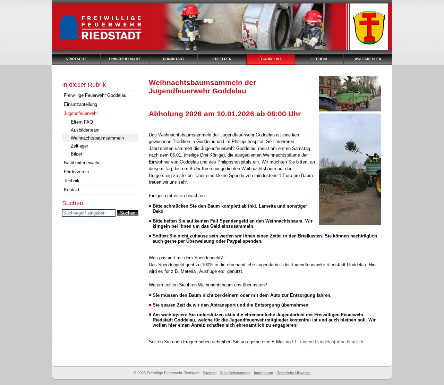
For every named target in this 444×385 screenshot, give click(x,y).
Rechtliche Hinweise (293, 373)
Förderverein (76, 171)
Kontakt (71, 189)
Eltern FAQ (82, 122)
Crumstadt (173, 59)
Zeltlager (79, 146)
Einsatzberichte (125, 59)
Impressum (263, 373)
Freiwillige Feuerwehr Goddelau (95, 95)
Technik (71, 180)
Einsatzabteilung (80, 104)
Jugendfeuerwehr (81, 113)
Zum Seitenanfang (235, 373)
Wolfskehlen (368, 59)
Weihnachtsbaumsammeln (97, 138)
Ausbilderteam (85, 130)
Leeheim (319, 59)
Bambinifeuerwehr (82, 162)
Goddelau (271, 59)
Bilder (76, 154)
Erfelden (222, 59)
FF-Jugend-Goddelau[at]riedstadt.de (328, 341)
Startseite (76, 59)
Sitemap (209, 373)
